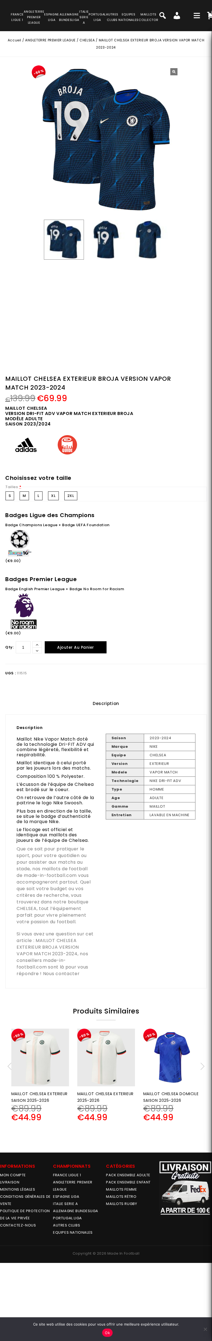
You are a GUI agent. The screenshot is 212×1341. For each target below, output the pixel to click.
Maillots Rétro (121, 1196)
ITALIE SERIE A (65, 1203)
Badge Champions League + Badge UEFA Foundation (57, 525)
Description (106, 703)
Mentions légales (17, 1189)
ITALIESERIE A (84, 17)
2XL (70, 495)
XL (53, 495)
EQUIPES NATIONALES (73, 1232)
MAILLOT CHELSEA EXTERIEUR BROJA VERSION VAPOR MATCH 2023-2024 (48, 947)
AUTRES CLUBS (66, 1225)
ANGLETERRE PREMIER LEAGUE (34, 17)
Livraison (9, 1182)
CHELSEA (87, 40)
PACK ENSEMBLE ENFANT (128, 1182)
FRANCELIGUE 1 (17, 17)
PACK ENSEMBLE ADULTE (128, 1175)
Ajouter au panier (75, 647)
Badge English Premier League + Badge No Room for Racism (64, 589)
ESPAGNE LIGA (66, 1196)
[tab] (106, 704)
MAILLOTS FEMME (121, 1189)
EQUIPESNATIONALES (128, 17)
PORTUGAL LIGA (67, 1218)
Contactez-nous (18, 1225)
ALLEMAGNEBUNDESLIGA (69, 17)
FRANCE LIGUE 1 (67, 1175)
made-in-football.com (50, 875)
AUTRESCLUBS (112, 17)
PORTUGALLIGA (97, 17)
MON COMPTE (13, 1175)
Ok (107, 1333)
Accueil (14, 40)
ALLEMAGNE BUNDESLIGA (75, 1211)
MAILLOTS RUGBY (121, 1203)
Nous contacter (61, 973)
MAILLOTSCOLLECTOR (148, 17)
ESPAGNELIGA (51, 17)
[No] (205, 1329)
